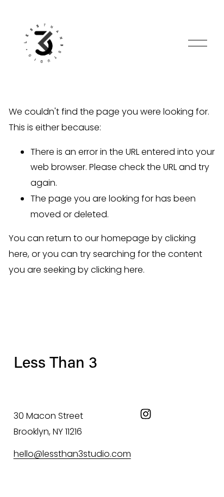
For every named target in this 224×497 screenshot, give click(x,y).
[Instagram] (145, 413)
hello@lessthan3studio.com (72, 454)
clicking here (117, 269)
